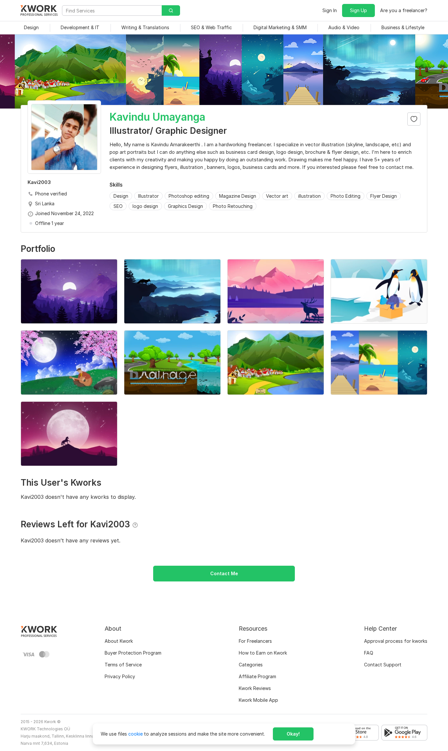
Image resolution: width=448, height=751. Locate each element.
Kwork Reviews (255, 688)
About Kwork (119, 641)
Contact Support (382, 664)
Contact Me (224, 573)
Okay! (293, 734)
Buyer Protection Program (133, 653)
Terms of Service (123, 664)
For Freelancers (255, 641)
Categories (251, 664)
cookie (135, 734)
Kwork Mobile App (258, 700)
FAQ (368, 653)
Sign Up (358, 10)
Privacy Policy (120, 676)
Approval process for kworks (395, 641)
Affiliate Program (257, 676)
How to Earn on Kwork (263, 653)
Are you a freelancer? (403, 10)
